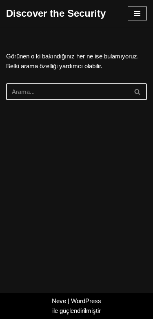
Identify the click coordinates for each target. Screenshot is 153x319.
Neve (59, 300)
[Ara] (138, 91)
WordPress (86, 300)
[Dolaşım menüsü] (137, 13)
